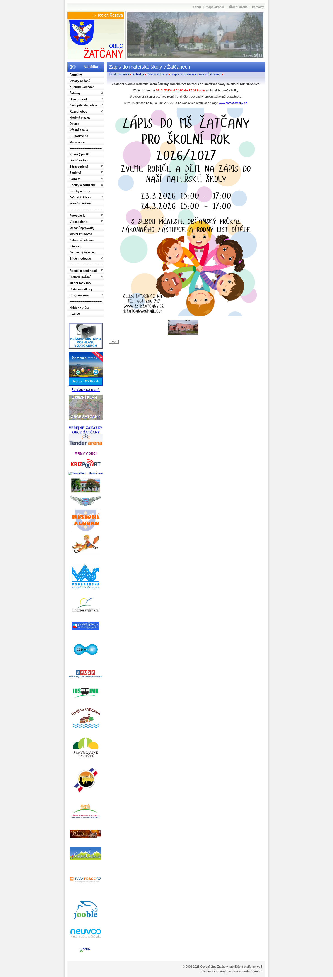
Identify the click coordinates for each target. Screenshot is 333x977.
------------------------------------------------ (86, 148)
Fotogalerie (77, 215)
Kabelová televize (82, 240)
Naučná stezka (80, 117)
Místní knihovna (81, 234)
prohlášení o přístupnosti (245, 966)
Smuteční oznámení (80, 203)
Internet (75, 246)
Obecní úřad (78, 99)
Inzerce (75, 313)
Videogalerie (78, 221)
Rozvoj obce (78, 111)
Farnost (75, 179)
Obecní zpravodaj (82, 228)
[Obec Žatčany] (95, 38)
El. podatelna (79, 136)
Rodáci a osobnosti (83, 270)
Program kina (79, 295)
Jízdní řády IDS (80, 283)
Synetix (256, 971)
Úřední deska (79, 130)
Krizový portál (79, 154)
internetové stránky (213, 971)
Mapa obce (77, 142)
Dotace (74, 123)
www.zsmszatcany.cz (233, 103)
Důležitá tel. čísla (79, 160)
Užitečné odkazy (81, 289)
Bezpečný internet (82, 252)
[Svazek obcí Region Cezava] (95, 15)
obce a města (241, 971)
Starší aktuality (158, 74)
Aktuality (76, 74)
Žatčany (75, 93)
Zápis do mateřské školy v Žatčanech (196, 74)
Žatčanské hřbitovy (80, 197)
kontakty (258, 7)
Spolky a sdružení (82, 185)
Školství (75, 172)
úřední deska (238, 7)
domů (197, 7)
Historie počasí (80, 277)
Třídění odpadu (80, 258)
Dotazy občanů (80, 81)
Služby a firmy (80, 191)
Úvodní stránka (119, 74)
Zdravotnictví (79, 166)
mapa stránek (215, 7)
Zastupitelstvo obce (83, 105)
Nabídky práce (79, 307)
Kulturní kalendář (82, 87)
